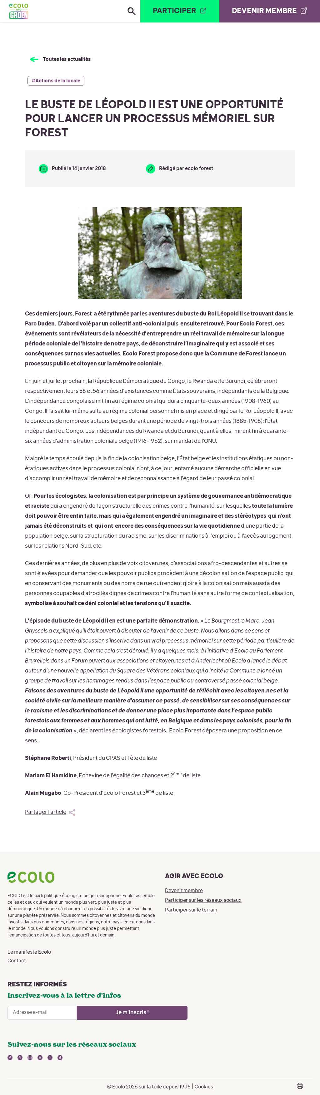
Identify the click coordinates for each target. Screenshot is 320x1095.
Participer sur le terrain (191, 910)
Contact (17, 961)
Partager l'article (45, 812)
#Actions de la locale (56, 81)
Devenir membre (184, 890)
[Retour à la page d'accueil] (18, 11)
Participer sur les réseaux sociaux (203, 900)
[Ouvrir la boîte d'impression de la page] (299, 1087)
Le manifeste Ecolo (29, 952)
